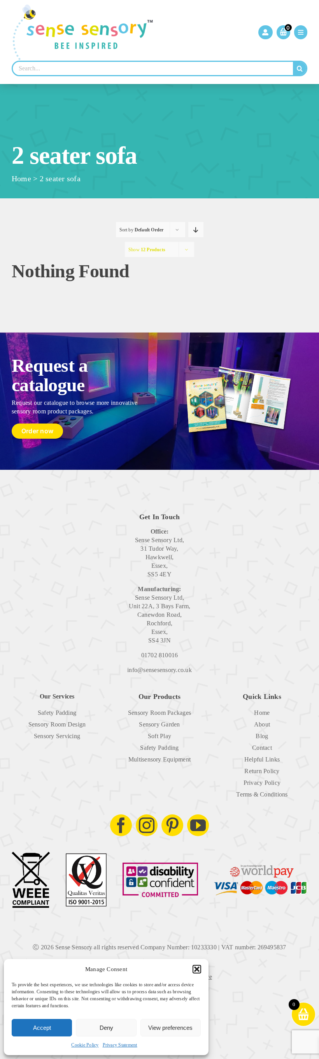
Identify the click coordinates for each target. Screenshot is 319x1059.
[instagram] (147, 825)
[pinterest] (172, 825)
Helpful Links (262, 759)
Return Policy (261, 771)
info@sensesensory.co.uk (159, 670)
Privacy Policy (262, 782)
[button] (197, 969)
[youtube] (198, 825)
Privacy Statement (120, 1045)
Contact (262, 747)
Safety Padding (57, 712)
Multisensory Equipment (159, 759)
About (262, 724)
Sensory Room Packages (159, 712)
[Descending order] (195, 229)
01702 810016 (159, 655)
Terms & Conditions (261, 794)
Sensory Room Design (57, 724)
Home (21, 178)
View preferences (170, 1027)
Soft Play (159, 736)
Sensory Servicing (57, 736)
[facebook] (121, 825)
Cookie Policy (84, 1045)
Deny (106, 1027)
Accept (42, 1027)
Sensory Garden (159, 724)
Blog (262, 736)
